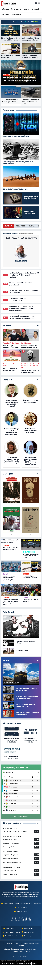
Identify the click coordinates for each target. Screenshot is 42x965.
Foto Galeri (8, 943)
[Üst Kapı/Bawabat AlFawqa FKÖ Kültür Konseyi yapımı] (8, 697)
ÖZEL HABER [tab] (20, 226)
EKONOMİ (35, 9)
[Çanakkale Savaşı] (8, 651)
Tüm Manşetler (29, 932)
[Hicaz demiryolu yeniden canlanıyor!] (31, 566)
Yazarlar (25, 943)
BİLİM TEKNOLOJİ (29, 552)
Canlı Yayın (21, 945)
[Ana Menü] (39, 3)
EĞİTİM (35, 949)
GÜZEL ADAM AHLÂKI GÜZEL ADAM (21, 238)
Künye (37, 943)
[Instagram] (19, 919)
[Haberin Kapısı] (8, 3)
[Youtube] (26, 919)
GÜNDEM (5, 9)
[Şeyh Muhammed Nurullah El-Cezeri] (8, 643)
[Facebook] (12, 919)
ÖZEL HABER (16, 9)
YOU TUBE (5, 15)
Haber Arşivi (28, 936)
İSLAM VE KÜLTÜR (25, 951)
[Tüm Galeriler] (38, 612)
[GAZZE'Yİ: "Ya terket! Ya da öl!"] (31, 590)
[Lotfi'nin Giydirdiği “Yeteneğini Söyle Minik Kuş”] (8, 713)
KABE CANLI (16, 15)
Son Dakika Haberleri (11, 936)
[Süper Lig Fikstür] (38, 823)
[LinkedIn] (22, 919)
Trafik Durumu (28, 928)
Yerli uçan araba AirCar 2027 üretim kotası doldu (31, 556)
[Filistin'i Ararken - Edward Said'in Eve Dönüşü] (8, 705)
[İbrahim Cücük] (21, 251)
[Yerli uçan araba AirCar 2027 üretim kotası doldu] (31, 544)
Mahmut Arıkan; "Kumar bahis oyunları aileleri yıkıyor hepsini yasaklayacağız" (21, 308)
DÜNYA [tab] (31, 226)
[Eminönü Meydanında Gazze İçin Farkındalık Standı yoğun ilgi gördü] (11, 590)
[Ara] (36, 3)
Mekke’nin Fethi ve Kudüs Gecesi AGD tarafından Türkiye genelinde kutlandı (24, 275)
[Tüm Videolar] (38, 660)
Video (17, 943)
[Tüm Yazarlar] (38, 233)
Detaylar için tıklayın (21, 816)
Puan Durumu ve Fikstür (12, 932)
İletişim (31, 943)
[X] (15, 919)
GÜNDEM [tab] (8, 226)
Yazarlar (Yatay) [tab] (10, 233)
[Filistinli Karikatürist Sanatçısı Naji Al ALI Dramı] (8, 689)
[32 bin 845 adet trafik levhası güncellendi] (11, 541)
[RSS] (29, 919)
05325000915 (22, 907)
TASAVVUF (15, 951)
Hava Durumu (10, 928)
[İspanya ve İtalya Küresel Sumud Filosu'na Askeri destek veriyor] (11, 566)
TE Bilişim (26, 957)
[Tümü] (38, 326)
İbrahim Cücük (21, 261)
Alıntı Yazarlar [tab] (26, 233)
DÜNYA (26, 9)
